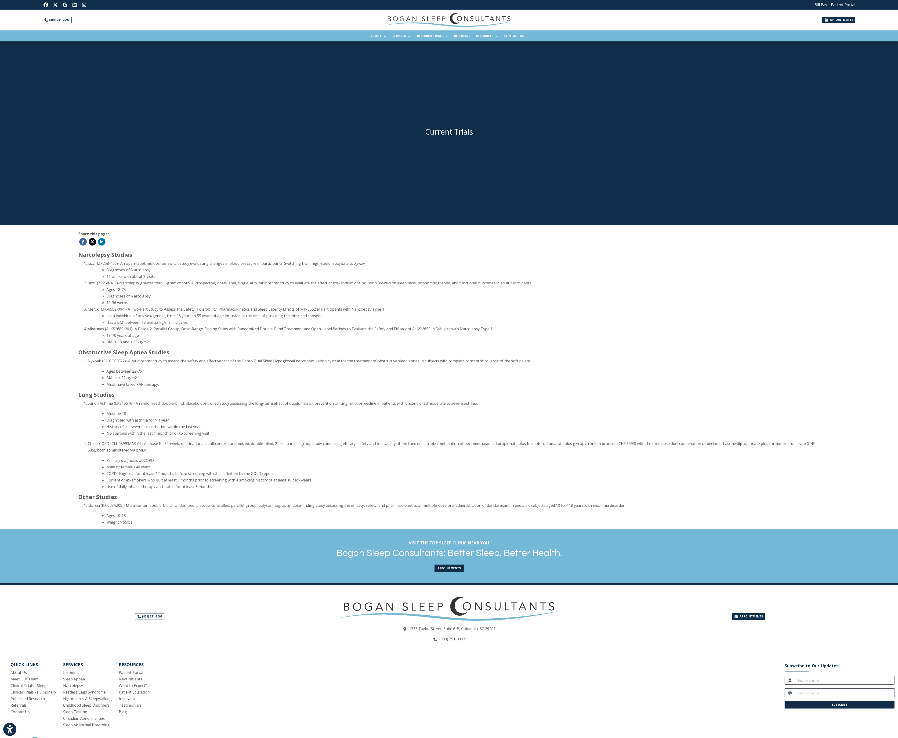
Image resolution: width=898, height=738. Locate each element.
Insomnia (71, 672)
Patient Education (134, 692)
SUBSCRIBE (839, 705)
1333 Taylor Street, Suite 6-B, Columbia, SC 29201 (452, 628)
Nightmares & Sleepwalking (87, 698)
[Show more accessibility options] (10, 729)
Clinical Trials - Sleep (29, 685)
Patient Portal (131, 672)
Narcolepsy (73, 685)
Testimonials (130, 705)
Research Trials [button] (431, 36)
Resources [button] (485, 36)
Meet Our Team (24, 679)
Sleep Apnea (74, 679)
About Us (19, 672)
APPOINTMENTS (750, 616)
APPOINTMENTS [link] (841, 20)
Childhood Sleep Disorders (86, 705)
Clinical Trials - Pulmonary (33, 692)
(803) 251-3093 (58, 20)
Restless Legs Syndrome (84, 692)
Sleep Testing (75, 711)
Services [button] (399, 36)
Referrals (463, 35)
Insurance (127, 698)
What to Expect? (133, 685)
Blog (123, 711)
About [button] (376, 36)
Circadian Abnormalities (84, 718)
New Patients (130, 679)
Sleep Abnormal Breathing (86, 724)
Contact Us (514, 36)
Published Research (28, 698)
